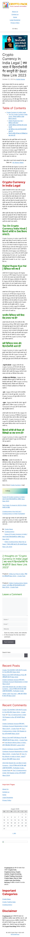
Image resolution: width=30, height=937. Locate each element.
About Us (15, 11)
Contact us (15, 14)
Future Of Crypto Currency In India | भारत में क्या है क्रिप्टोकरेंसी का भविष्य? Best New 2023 (13, 499)
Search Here (6, 652)
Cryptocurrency (9, 531)
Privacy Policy (15, 23)
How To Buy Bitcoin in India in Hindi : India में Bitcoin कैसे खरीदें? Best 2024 (14, 756)
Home (15, 17)
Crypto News (9, 529)
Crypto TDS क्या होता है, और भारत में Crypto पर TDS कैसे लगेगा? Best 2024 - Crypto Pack (14, 712)
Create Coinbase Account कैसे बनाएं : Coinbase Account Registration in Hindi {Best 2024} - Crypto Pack (15, 726)
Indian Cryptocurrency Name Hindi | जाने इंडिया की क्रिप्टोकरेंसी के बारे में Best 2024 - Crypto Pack (14, 585)
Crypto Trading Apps (9, 902)
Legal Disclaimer (15, 20)
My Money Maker (18, 162)
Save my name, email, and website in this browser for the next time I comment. (15, 635)
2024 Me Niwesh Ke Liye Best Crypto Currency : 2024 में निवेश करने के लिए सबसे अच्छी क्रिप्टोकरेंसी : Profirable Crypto (14, 689)
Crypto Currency (15, 485)
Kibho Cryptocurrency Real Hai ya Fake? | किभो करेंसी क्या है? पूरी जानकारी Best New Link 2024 (14, 544)
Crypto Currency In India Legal (16, 112)
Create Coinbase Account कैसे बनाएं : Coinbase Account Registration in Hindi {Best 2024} (15, 682)
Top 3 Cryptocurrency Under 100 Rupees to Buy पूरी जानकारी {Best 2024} (14, 717)
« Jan (14, 833)
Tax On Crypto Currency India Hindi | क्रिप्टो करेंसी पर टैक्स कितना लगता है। (18, 116)
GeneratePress (15, 934)
